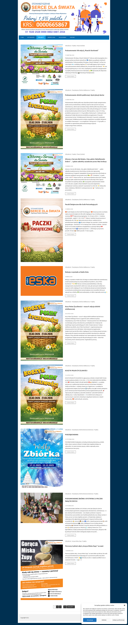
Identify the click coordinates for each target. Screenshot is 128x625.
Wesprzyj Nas (51, 37)
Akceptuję (90, 620)
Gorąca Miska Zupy (77, 541)
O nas (22, 37)
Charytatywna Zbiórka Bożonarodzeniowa (82, 429)
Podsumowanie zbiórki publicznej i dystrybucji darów (84, 95)
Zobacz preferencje (118, 620)
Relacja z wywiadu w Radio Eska (77, 272)
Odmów (104, 620)
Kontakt (72, 37)
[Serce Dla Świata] (64, 35)
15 (65, 607)
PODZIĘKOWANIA (71, 434)
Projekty (41, 37)
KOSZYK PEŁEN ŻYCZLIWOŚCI (76, 370)
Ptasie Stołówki (81, 45)
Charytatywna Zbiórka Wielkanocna (81, 90)
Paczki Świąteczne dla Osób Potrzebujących (81, 204)
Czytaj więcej (70, 76)
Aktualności (30, 37)
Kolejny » (71, 607)
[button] (124, 605)
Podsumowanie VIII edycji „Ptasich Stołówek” (81, 50)
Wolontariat (62, 37)
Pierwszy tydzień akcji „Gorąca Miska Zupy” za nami (84, 546)
